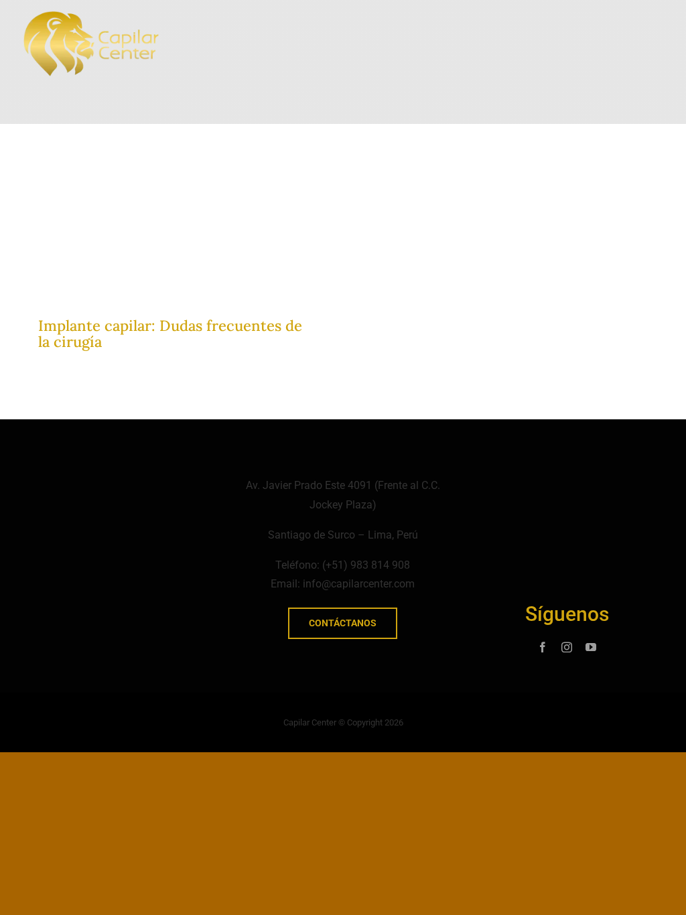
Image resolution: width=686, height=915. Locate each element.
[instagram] (566, 647)
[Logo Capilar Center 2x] (91, 15)
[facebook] (542, 647)
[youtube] (591, 647)
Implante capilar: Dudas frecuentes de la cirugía (170, 333)
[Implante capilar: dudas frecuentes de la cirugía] (177, 169)
